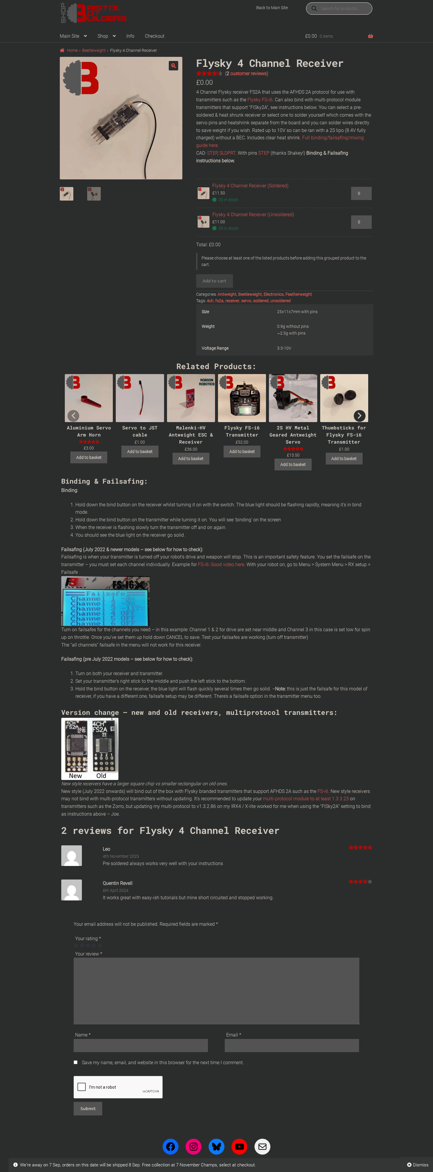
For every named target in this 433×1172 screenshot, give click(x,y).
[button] (173, 65)
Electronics (274, 294)
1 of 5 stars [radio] (76, 945)
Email (233, 1035)
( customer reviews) (246, 73)
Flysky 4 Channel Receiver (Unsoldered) (253, 214)
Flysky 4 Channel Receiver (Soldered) (250, 186)
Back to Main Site (272, 7)
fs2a (219, 300)
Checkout (154, 36)
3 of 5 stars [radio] (87, 945)
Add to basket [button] (89, 457)
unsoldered (280, 300)
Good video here (226, 564)
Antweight (227, 294)
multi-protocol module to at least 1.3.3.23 (306, 798)
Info (130, 36)
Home (72, 50)
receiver (232, 300)
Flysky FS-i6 (259, 100)
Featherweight (298, 294)
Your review (88, 954)
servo (246, 300)
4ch (210, 300)
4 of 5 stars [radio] (93, 945)
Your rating (88, 938)
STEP (212, 153)
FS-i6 (203, 564)
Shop (102, 36)
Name (83, 1035)
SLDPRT (227, 153)
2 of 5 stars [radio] (82, 945)
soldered (261, 300)
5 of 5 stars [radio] (99, 945)
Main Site (69, 36)
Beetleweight (94, 50)
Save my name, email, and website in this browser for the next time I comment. (163, 1062)
